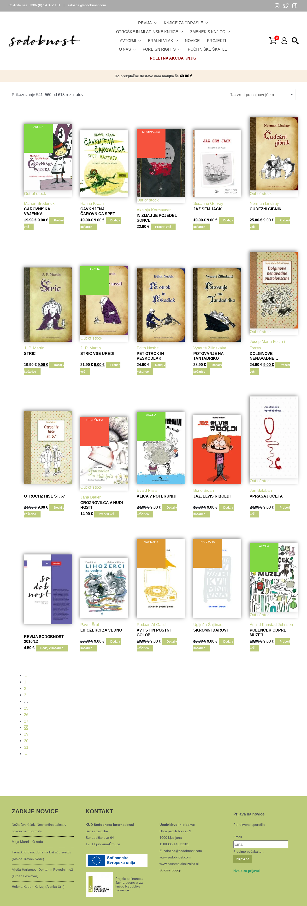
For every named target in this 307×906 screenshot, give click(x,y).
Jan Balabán (261, 490)
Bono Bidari (203, 490)
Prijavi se (242, 859)
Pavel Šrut (89, 624)
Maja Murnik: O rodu (27, 842)
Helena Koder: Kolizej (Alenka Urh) (38, 886)
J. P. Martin (34, 348)
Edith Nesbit (148, 348)
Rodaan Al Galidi (151, 624)
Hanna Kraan (92, 203)
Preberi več (163, 227)
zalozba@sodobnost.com (87, 5)
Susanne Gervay (208, 203)
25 (26, 708)
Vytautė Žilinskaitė (209, 348)
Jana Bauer (90, 497)
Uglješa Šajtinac (207, 624)
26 (26, 714)
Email (237, 837)
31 (26, 747)
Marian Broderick (39, 203)
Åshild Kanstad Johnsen (271, 624)
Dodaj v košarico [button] (151, 368)
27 (26, 721)
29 (26, 734)
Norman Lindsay (264, 203)
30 (26, 741)
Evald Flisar (147, 490)
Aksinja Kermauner (154, 210)
